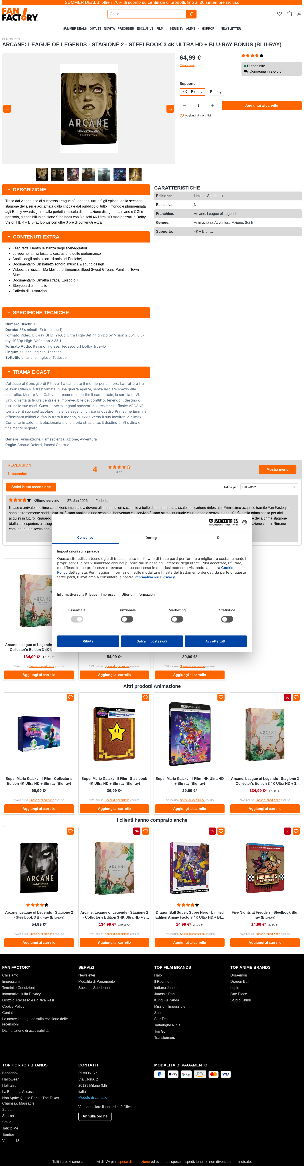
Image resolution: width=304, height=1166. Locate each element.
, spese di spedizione (133, 1162)
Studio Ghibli (240, 1000)
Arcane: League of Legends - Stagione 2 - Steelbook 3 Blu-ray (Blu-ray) (39, 915)
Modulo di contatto (92, 1097)
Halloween (10, 1079)
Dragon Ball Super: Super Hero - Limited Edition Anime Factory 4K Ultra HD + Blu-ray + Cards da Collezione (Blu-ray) (189, 915)
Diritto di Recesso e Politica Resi (28, 1000)
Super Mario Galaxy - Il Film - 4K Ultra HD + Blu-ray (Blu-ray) (190, 781)
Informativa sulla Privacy (21, 994)
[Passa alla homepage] (32, 14)
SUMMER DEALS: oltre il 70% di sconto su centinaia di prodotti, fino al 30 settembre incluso (152, 2)
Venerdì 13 (10, 1141)
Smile (6, 1122)
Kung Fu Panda (166, 1000)
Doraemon (238, 975)
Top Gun (161, 1031)
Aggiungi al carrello (261, 105)
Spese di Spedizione (94, 988)
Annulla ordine (95, 1116)
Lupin (234, 988)
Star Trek (161, 1019)
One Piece (238, 994)
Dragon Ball (239, 981)
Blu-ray (215, 92)
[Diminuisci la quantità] (184, 105)
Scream (8, 1109)
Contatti (8, 1013)
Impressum (11, 981)
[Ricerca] (191, 14)
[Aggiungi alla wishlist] (70, 697)
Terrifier (8, 1134)
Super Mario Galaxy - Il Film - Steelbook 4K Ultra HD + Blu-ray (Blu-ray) (114, 781)
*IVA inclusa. (187, 65)
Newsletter (86, 975)
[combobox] (146, 14)
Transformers (164, 1038)
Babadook (10, 1073)
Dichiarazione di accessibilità (25, 1030)
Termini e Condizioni (18, 988)
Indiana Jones (165, 988)
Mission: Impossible (169, 1006)
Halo (158, 975)
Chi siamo (10, 975)
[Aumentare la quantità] (212, 105)
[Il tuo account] (299, 14)
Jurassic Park (165, 994)
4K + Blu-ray (192, 92)
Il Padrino (161, 981)
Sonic (158, 1013)
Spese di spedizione (41, 666)
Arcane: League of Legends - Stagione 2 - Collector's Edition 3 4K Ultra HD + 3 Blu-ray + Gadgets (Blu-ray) (39, 647)
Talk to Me (10, 1128)
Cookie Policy (13, 1006)
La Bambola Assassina (20, 1092)
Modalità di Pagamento (96, 981)
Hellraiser (10, 1085)
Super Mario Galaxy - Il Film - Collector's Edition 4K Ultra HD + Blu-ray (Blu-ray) (39, 781)
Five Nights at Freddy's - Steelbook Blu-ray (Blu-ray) (265, 915)
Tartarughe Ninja (167, 1025)
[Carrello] (289, 14)
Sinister (8, 1116)
